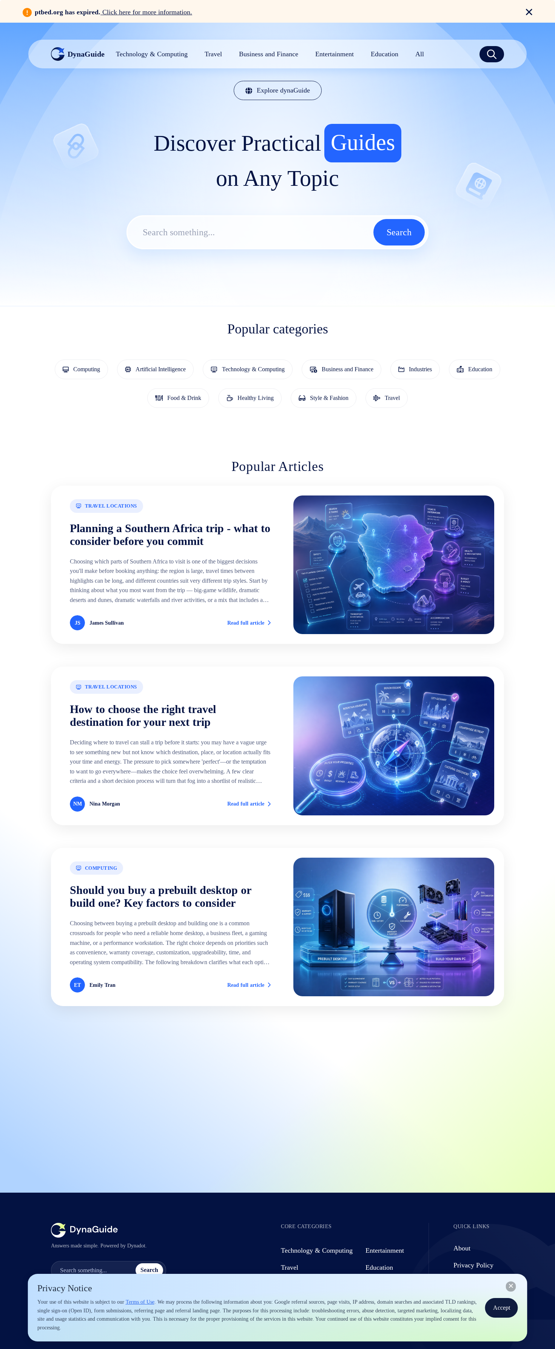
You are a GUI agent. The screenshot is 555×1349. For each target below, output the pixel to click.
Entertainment (384, 1250)
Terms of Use (140, 1302)
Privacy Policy (473, 1265)
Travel (289, 1267)
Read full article (245, 623)
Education (379, 1267)
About (461, 1248)
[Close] (511, 1286)
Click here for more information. (146, 12)
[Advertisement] (277, 1094)
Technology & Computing (317, 1250)
